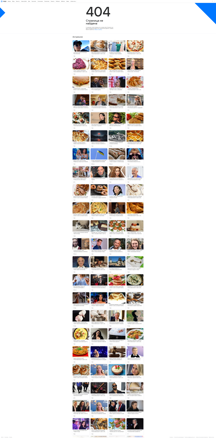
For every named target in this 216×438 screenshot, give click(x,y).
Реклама (10, 437)
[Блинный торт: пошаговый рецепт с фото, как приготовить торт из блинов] (99, 228)
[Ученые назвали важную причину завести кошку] (81, 228)
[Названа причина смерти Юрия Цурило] (99, 174)
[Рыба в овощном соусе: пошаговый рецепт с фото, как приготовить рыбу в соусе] (81, 354)
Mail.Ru (2, 437)
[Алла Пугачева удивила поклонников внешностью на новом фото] (135, 156)
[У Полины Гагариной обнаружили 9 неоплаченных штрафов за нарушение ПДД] (135, 426)
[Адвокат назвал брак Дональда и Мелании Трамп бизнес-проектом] (81, 102)
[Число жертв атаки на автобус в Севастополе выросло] (117, 336)
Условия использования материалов (202, 437)
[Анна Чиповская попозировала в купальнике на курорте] (99, 120)
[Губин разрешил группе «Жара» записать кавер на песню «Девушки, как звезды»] (135, 408)
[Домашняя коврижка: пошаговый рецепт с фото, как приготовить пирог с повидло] (117, 300)
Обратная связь (211, 437)
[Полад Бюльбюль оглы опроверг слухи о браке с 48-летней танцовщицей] (81, 264)
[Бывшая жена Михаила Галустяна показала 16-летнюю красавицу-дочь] (99, 282)
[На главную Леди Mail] (4, 1)
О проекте (171, 437)
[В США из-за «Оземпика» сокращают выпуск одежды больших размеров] (117, 48)
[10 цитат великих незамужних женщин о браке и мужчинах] (99, 300)
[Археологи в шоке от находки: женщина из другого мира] (135, 264)
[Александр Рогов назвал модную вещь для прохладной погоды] (135, 174)
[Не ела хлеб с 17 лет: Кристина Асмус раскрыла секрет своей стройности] (99, 372)
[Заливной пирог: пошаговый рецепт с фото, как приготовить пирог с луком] (81, 84)
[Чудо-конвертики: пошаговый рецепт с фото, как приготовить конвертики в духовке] (117, 66)
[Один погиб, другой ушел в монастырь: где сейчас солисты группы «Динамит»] (81, 408)
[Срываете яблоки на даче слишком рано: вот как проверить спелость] (117, 426)
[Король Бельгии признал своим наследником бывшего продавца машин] (117, 318)
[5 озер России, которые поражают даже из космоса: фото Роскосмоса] (135, 318)
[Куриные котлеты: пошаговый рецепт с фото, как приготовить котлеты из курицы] (135, 120)
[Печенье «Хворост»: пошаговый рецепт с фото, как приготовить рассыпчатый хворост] (81, 210)
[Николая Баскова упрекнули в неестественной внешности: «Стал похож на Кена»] (135, 354)
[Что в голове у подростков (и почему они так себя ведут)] (81, 174)
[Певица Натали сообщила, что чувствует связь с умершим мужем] (117, 84)
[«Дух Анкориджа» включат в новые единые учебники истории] (117, 408)
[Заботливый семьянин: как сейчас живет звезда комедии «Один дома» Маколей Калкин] (99, 246)
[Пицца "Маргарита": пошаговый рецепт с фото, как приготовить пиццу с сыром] (99, 66)
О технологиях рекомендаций (179, 437)
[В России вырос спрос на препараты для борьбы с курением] (81, 282)
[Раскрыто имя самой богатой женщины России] (117, 192)
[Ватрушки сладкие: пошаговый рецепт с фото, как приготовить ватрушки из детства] (81, 372)
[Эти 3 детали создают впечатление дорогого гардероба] (135, 102)
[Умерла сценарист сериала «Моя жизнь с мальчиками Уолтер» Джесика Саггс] (135, 246)
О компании (6, 437)
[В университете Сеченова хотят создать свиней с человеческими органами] (117, 156)
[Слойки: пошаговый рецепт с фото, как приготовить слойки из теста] (135, 390)
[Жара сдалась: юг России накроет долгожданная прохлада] (81, 300)
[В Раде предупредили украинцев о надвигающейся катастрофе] (99, 156)
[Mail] (1, 1)
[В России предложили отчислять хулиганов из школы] (81, 390)
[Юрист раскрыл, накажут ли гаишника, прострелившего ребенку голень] (117, 354)
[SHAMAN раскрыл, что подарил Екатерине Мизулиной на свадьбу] (99, 354)
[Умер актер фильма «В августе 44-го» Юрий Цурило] (99, 84)
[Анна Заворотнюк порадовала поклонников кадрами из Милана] (99, 336)
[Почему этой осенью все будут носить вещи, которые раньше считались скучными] (117, 210)
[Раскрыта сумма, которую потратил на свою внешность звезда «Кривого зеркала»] (117, 246)
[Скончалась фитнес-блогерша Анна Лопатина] (81, 48)
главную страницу (98, 29)
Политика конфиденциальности (190, 437)
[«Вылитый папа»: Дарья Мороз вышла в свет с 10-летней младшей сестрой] (135, 66)
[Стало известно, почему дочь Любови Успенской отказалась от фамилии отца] (117, 174)
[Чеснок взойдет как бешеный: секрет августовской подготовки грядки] (81, 318)
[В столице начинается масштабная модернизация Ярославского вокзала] (117, 264)
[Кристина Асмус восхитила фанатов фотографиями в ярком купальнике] (99, 408)
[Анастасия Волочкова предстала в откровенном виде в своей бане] (99, 102)
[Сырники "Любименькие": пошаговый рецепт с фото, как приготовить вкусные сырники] (135, 84)
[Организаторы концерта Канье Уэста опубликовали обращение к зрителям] (117, 390)
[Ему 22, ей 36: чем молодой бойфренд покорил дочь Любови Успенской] (81, 156)
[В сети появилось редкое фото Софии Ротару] (81, 426)
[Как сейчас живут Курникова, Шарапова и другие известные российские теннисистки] (135, 372)
